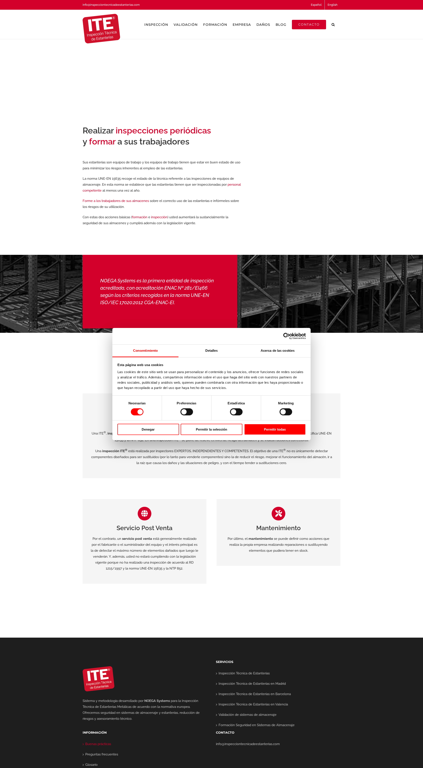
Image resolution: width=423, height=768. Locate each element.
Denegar (148, 429)
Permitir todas (275, 429)
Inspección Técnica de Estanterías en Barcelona (255, 694)
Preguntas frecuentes (101, 754)
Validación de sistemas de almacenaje (247, 715)
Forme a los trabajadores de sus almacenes (116, 201)
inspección (159, 217)
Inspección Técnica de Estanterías (244, 673)
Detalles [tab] (211, 350)
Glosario (91, 765)
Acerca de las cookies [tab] (278, 350)
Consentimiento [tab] (145, 350)
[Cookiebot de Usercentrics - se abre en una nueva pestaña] (286, 336)
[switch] (186, 411)
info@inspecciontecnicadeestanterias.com (111, 4)
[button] (333, 24)
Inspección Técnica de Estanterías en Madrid (252, 684)
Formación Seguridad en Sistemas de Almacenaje (257, 725)
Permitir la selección (211, 429)
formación (139, 217)
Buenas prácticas (98, 744)
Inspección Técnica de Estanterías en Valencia (253, 704)
